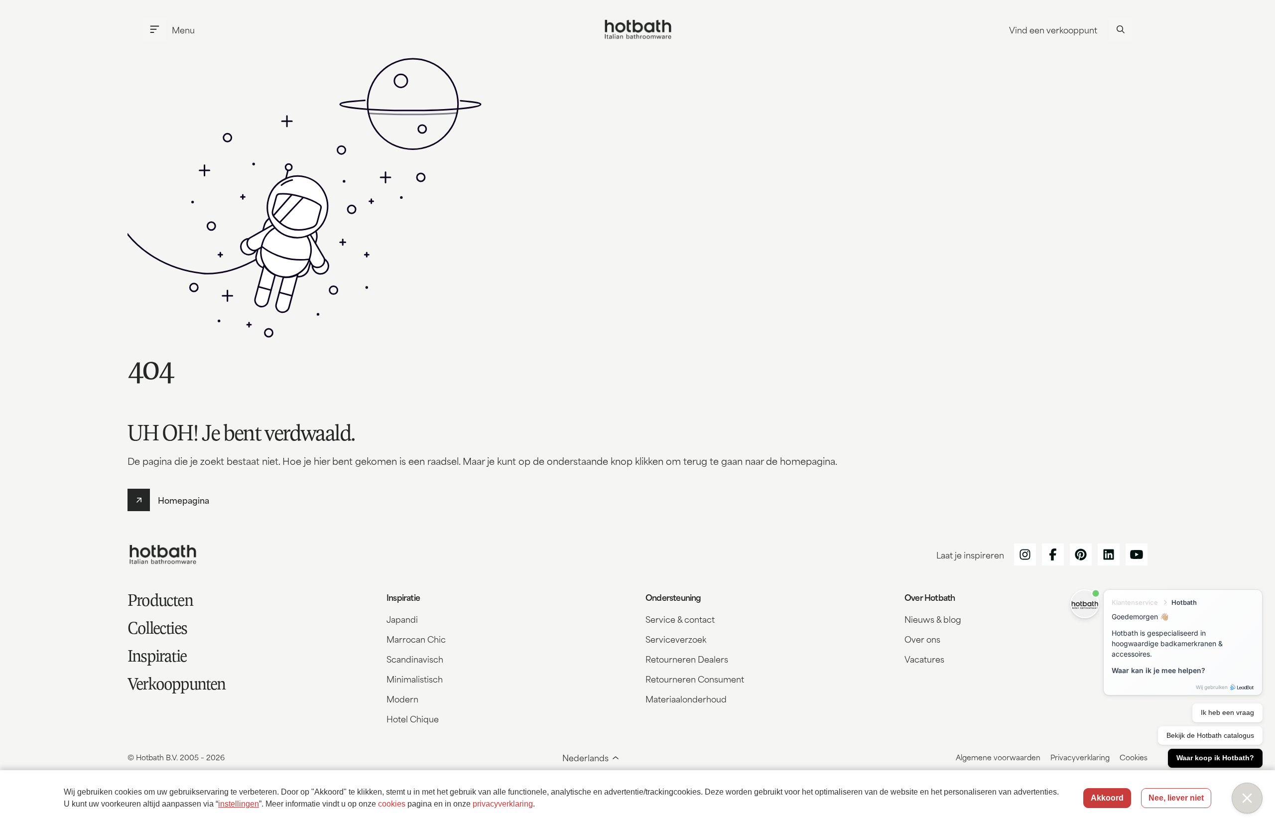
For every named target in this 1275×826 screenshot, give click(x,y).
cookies (391, 804)
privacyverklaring (503, 804)
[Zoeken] (1120, 29)
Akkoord (1107, 798)
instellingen (238, 804)
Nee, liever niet (1176, 798)
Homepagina (183, 499)
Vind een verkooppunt (1053, 29)
